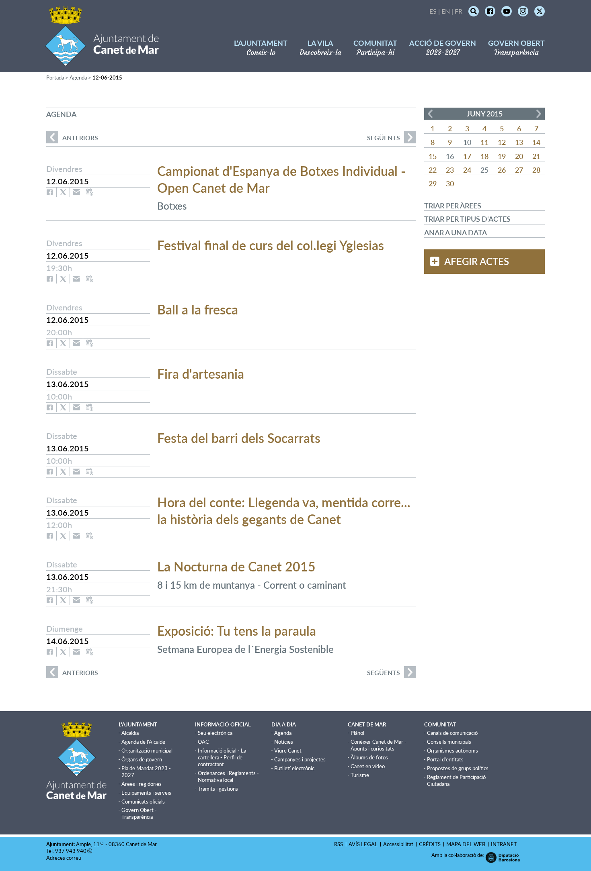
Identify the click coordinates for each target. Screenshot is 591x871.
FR (458, 11)
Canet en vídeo (368, 766)
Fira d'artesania (200, 373)
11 (484, 142)
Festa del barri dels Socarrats (238, 438)
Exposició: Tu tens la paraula (236, 630)
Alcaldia (130, 733)
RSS (338, 844)
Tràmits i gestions (218, 788)
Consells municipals (449, 741)
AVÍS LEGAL (363, 844)
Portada (55, 77)
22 (433, 169)
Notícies (283, 741)
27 (519, 169)
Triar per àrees (452, 205)
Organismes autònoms (452, 750)
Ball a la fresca (197, 309)
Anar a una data (455, 232)
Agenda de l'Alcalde (143, 741)
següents (383, 137)
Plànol (357, 733)
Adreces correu (64, 858)
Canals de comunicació (452, 733)
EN (445, 11)
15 (433, 156)
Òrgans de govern (141, 759)
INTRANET (504, 844)
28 (536, 169)
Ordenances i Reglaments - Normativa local (228, 776)
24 (467, 169)
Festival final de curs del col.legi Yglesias (270, 245)
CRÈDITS (430, 844)
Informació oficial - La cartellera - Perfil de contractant (222, 757)
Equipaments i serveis (146, 792)
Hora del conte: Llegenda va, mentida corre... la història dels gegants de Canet (283, 510)
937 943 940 (70, 851)
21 (536, 156)
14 (536, 142)
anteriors (72, 137)
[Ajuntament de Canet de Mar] (102, 61)
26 (502, 169)
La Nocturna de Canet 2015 (236, 566)
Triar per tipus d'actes (467, 218)
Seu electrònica (215, 733)
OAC (203, 741)
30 (450, 183)
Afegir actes (476, 261)
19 (502, 156)
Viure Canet (288, 750)
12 (502, 142)
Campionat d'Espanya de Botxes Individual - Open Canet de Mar (281, 179)
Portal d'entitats (445, 759)
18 (484, 156)
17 (467, 156)
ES (433, 11)
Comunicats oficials (143, 801)
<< (430, 114)
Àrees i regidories (141, 784)
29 (433, 183)
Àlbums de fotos (369, 757)
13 (519, 142)
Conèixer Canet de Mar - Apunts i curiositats (378, 745)
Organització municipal (146, 750)
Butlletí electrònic (294, 768)
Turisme (360, 775)
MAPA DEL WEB (465, 844)
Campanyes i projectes (300, 759)
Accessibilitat (398, 844)
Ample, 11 (88, 844)
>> (539, 114)
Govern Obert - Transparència (139, 813)
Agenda (78, 77)
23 (450, 169)
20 (519, 156)
